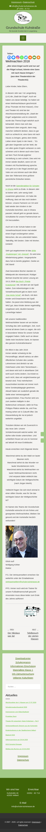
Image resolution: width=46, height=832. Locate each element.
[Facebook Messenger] (13, 57)
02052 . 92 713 (24, 9)
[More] (38, 57)
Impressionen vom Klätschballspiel (17, 712)
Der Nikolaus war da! (14, 633)
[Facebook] (9, 57)
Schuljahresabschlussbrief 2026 (16, 707)
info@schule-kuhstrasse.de (24, 6)
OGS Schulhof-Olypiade (14, 744)
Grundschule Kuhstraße (23, 28)
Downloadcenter (23, 658)
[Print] (30, 57)
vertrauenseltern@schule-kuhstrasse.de (23, 582)
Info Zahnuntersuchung (23, 674)
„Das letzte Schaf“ (13, 295)
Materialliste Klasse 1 (23, 670)
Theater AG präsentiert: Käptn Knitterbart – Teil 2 (22, 721)
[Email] (34, 57)
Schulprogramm (23, 662)
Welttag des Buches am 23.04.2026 (18, 749)
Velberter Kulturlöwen (23, 678)
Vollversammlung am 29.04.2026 (17, 739)
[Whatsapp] (22, 57)
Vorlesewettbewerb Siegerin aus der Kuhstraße (21, 726)
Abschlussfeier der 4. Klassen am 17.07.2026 (21, 702)
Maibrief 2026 (10, 735)
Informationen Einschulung (23, 666)
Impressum (16, 2)
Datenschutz (29, 2)
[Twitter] (26, 57)
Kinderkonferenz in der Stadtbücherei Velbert (21, 730)
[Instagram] (17, 57)
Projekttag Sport (11, 716)
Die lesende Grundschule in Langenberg (23, 31)
